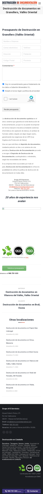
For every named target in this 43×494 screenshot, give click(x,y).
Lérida (27, 443)
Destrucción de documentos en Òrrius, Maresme (20, 341)
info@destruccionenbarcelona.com (21, 187)
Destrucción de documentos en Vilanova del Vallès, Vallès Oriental (22, 362)
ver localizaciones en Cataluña (17, 458)
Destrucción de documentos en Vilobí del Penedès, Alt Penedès (21, 374)
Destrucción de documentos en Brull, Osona (22, 352)
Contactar (33, 491)
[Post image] (3, 328)
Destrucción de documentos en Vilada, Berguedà (20, 386)
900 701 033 (25, 188)
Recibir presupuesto (11, 109)
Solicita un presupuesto (16, 268)
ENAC (27, 257)
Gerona (21, 443)
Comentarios (8, 66)
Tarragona (14, 443)
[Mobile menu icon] (39, 3)
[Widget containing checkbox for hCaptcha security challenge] (19, 99)
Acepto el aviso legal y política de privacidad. (22, 91)
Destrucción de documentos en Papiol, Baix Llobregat (22, 329)
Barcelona (5, 443)
